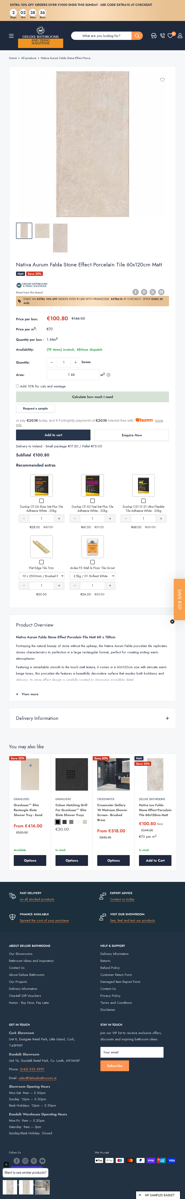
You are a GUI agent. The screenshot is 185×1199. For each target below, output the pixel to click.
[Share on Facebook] (135, 291)
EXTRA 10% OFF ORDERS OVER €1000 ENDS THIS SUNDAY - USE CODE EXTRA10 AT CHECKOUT (81, 4)
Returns (105, 960)
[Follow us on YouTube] (42, 1161)
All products (28, 58)
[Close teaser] (172, 621)
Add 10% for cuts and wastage (42, 386)
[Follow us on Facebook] (17, 1161)
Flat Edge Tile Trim (41, 568)
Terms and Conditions (116, 1002)
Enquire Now (132, 435)
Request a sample (35, 408)
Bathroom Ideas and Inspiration (31, 960)
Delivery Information (23, 988)
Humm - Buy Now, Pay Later (29, 1002)
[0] (170, 35)
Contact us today (122, 899)
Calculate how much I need (92, 396)
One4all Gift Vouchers (25, 995)
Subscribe (114, 1065)
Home (13, 58)
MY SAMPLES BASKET (160, 1195)
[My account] (180, 35)
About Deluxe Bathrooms (26, 974)
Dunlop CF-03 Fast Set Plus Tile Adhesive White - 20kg (92, 508)
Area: (20, 374)
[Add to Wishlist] (162, 80)
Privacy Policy (110, 995)
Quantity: (23, 362)
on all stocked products (37, 899)
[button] (179, 599)
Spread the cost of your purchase (44, 920)
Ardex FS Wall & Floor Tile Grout (92, 568)
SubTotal (23, 455)
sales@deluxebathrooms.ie (37, 1077)
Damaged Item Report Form (120, 981)
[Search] (137, 36)
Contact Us (17, 967)
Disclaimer (107, 1009)
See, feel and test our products (132, 920)
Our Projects (18, 981)
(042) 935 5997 (32, 1069)
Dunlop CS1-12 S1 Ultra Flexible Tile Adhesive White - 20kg (143, 508)
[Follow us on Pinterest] (34, 1161)
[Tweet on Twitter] (153, 291)
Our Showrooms (20, 953)
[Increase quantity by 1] (75, 362)
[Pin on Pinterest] (144, 291)
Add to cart (53, 434)
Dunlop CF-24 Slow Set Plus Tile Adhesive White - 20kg (41, 508)
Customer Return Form (116, 974)
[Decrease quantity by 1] (51, 362)
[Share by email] (161, 291)
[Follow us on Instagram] (25, 1161)
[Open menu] (11, 36)
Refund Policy (110, 967)
